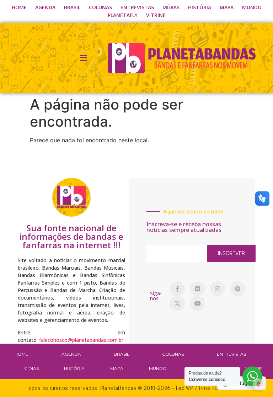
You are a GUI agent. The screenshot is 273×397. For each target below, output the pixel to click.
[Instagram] (217, 288)
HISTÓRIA (199, 7)
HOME (19, 7)
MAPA (227, 7)
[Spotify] (237, 288)
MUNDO (252, 7)
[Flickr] (197, 288)
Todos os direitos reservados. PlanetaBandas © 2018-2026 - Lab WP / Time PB (122, 388)
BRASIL (72, 7)
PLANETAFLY (123, 15)
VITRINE (156, 15)
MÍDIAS (171, 7)
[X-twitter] (177, 303)
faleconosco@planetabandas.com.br (81, 340)
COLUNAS (100, 7)
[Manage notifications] (258, 384)
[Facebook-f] (177, 288)
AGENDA (45, 7)
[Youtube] (197, 303)
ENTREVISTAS (137, 7)
